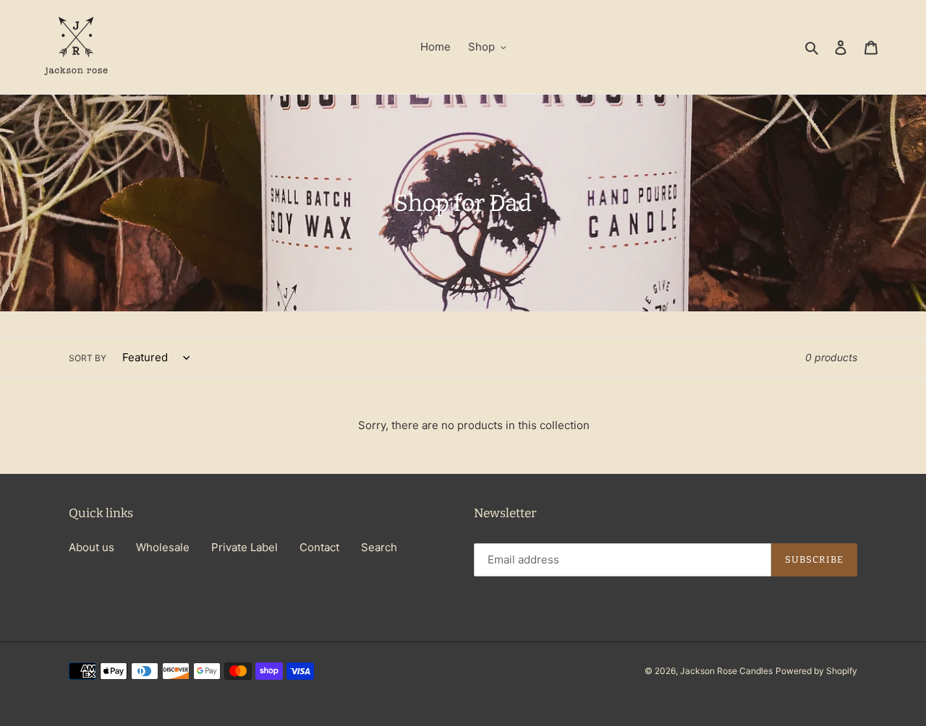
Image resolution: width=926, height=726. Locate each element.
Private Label (244, 547)
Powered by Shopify (816, 670)
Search (379, 547)
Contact (319, 547)
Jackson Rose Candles (726, 670)
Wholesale (163, 547)
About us (91, 547)
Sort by (87, 358)
